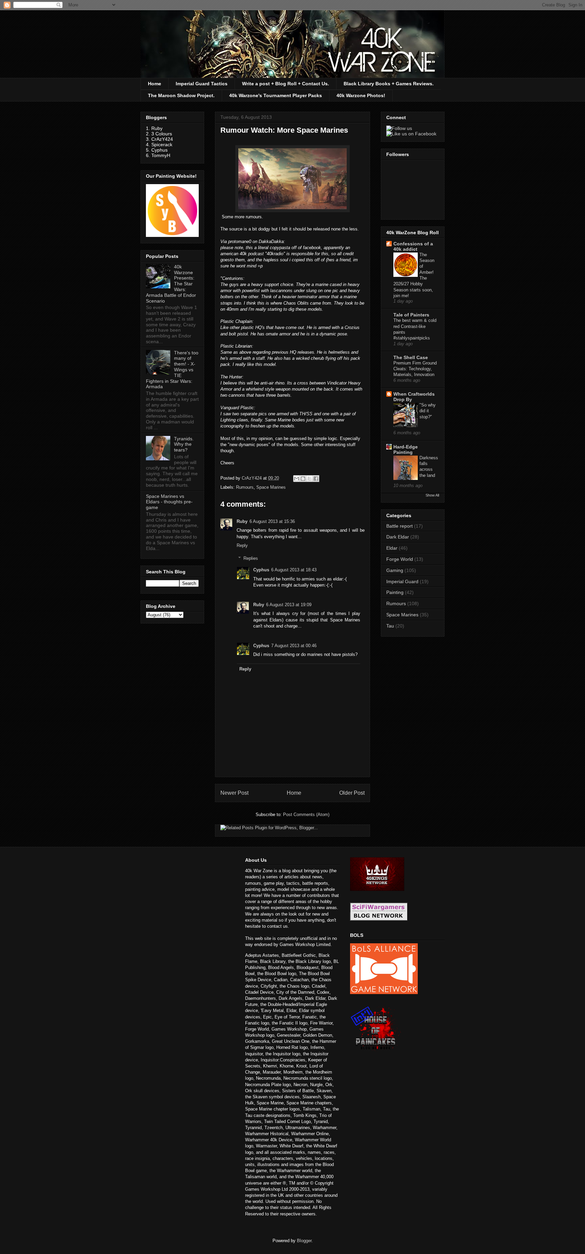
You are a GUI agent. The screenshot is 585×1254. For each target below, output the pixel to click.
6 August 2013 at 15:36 (272, 521)
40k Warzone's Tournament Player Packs (275, 95)
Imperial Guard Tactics (202, 83)
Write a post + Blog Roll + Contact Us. (285, 83)
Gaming (394, 570)
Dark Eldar (397, 537)
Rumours (245, 487)
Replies (250, 558)
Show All (432, 495)
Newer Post (234, 793)
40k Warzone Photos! (361, 95)
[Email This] (296, 478)
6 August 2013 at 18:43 (294, 569)
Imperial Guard (402, 581)
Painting (395, 592)
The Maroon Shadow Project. (181, 95)
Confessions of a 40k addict (413, 246)
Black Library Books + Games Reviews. (389, 83)
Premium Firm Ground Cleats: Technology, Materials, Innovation (415, 368)
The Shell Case (410, 357)
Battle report (399, 526)
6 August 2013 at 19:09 (288, 604)
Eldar (391, 548)
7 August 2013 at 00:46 (294, 645)
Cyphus (261, 569)
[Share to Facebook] (315, 478)
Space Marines (271, 487)
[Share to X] (309, 478)
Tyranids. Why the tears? (184, 444)
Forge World (399, 559)
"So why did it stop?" (427, 410)
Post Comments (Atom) (306, 814)
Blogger (304, 1240)
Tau (390, 626)
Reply (242, 545)
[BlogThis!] (303, 478)
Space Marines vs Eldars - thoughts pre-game (169, 501)
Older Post (352, 793)
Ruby (242, 521)
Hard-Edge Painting (405, 449)
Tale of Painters (411, 314)
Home (154, 83)
